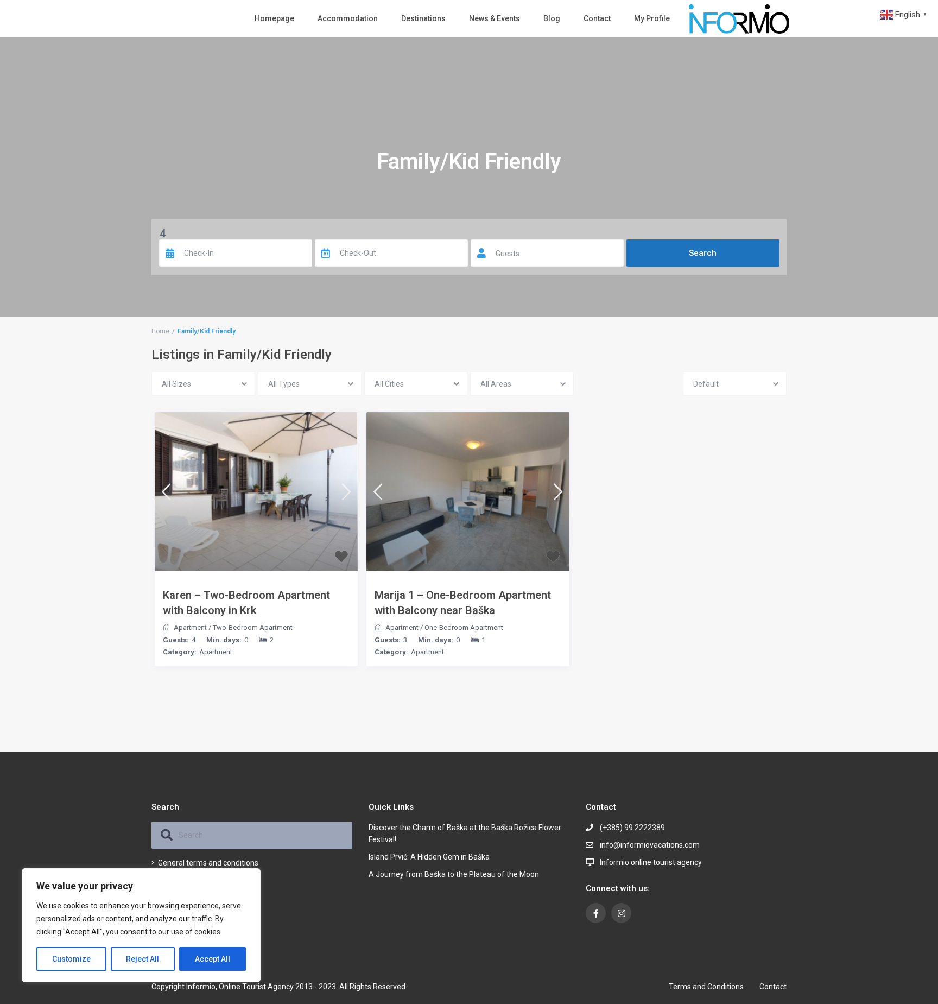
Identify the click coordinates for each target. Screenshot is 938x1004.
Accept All (212, 959)
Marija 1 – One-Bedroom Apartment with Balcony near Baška (463, 603)
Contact (597, 18)
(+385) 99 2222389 (632, 827)
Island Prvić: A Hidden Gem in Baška (429, 857)
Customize (71, 959)
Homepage (274, 18)
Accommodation (348, 18)
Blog (551, 18)
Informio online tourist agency (651, 862)
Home (160, 331)
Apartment (190, 627)
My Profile (652, 18)
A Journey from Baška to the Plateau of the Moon (454, 874)
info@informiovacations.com (650, 845)
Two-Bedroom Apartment (253, 627)
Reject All (142, 959)
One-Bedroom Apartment (463, 627)
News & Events (494, 18)
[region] (141, 925)
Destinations (423, 18)
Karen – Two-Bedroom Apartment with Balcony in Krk (246, 603)
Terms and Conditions (706, 986)
